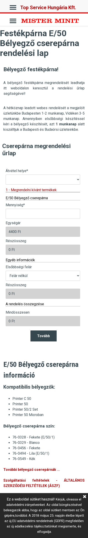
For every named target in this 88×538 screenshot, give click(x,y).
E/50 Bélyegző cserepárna (27, 198)
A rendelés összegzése (25, 304)
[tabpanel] (44, 80)
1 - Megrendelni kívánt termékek (31, 190)
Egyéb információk (20, 260)
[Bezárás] (84, 497)
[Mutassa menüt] (13, 6)
